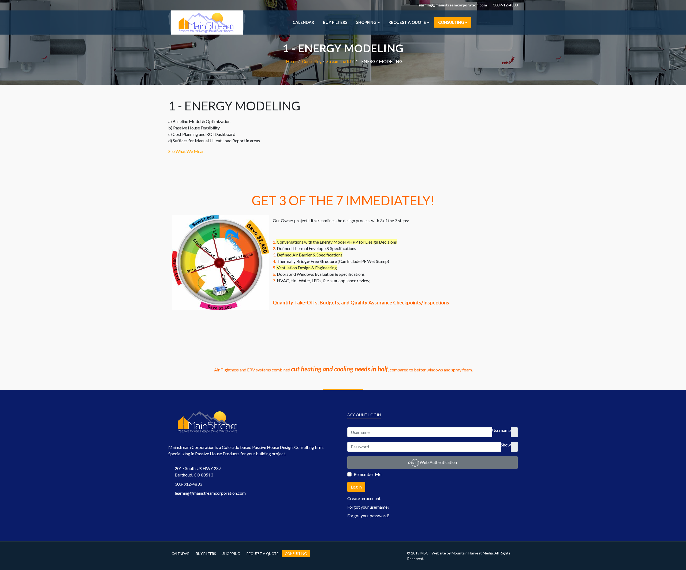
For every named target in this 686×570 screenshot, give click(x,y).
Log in (356, 486)
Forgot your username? (368, 506)
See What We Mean (186, 151)
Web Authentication (438, 462)
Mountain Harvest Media (472, 553)
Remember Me (367, 474)
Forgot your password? (368, 515)
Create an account (364, 498)
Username (501, 430)
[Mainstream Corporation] (206, 21)
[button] (368, 22)
